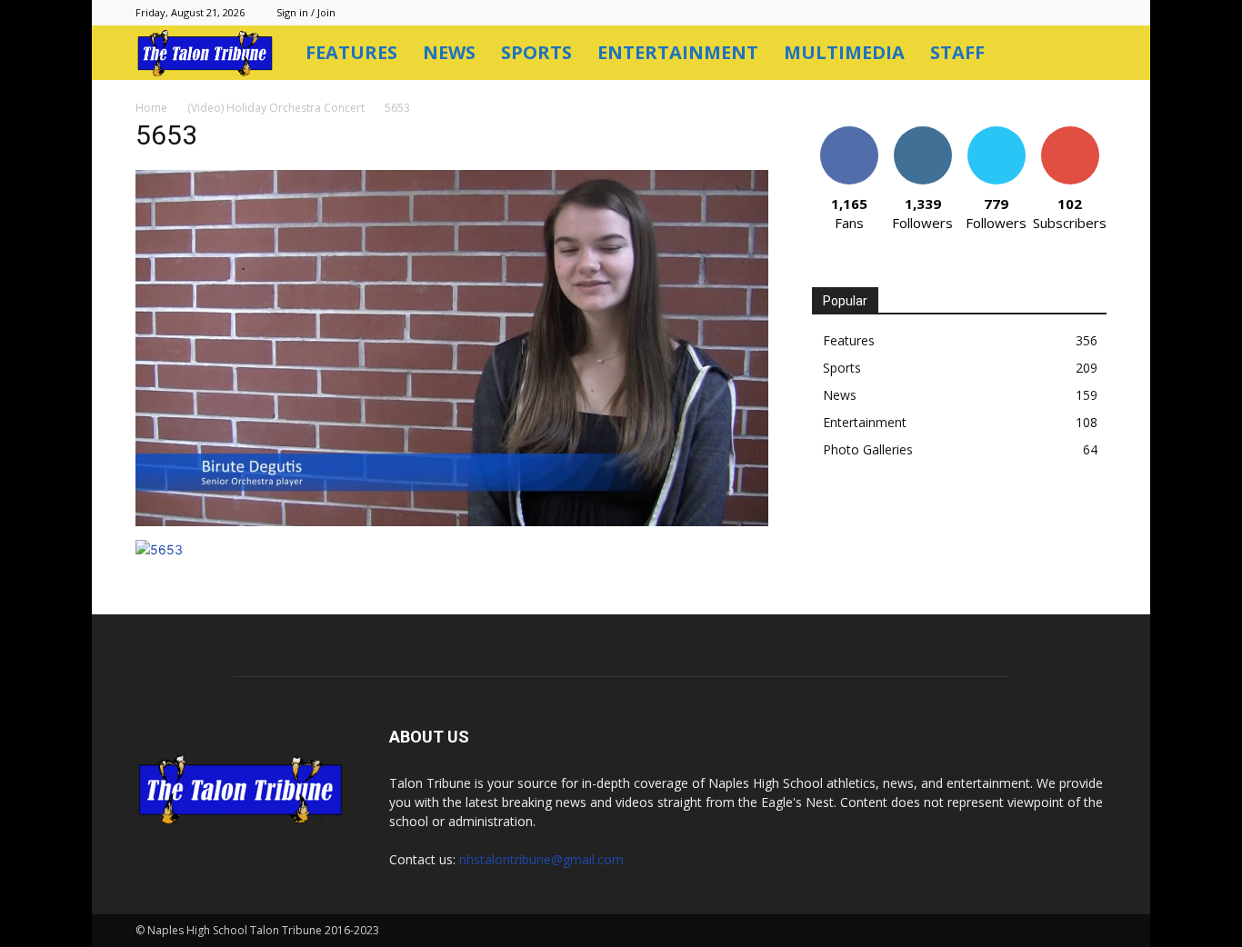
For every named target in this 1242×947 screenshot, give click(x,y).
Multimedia (844, 52)
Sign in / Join (306, 12)
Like (848, 133)
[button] (1085, 54)
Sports (536, 52)
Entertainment (677, 52)
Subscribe (1070, 133)
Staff (957, 52)
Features (351, 52)
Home (151, 107)
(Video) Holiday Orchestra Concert (276, 107)
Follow (922, 133)
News (449, 52)
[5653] (451, 521)
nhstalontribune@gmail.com (541, 859)
